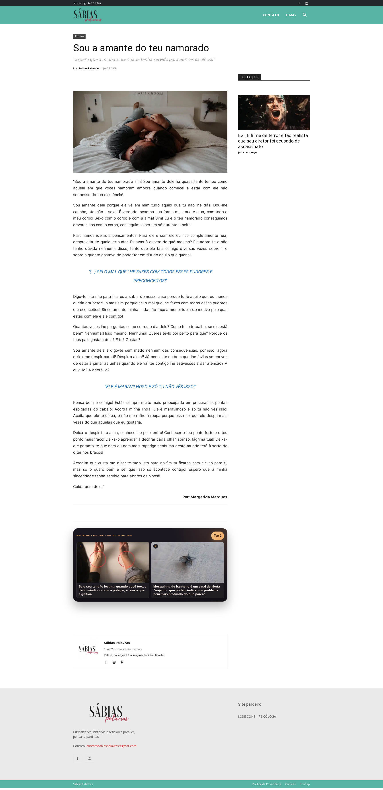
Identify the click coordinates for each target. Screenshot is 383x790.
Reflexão (79, 36)
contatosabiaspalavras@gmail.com (111, 746)
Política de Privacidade (266, 784)
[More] (145, 78)
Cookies (290, 784)
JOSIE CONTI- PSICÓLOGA (257, 716)
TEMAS (290, 15)
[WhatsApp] (135, 78)
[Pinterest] (123, 662)
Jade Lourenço (247, 152)
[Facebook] (299, 3)
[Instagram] (306, 3)
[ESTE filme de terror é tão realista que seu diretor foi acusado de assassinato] (274, 97)
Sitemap (305, 784)
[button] (304, 15)
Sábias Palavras (89, 68)
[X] (125, 78)
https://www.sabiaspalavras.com (123, 649)
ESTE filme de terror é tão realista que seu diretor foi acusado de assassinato (273, 141)
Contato (271, 15)
